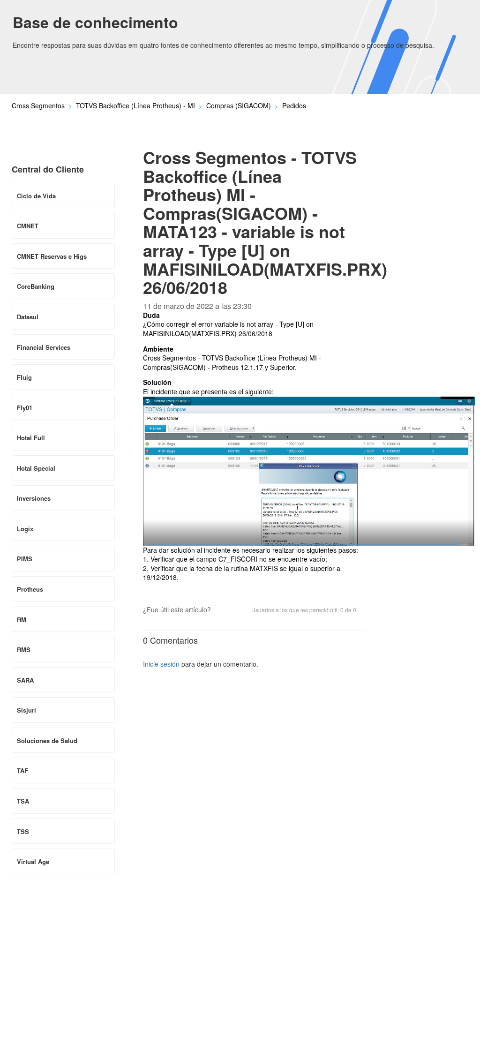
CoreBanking (35, 286)
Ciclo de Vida (36, 195)
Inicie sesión (161, 664)
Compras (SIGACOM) (238, 105)
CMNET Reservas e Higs (52, 256)
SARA (25, 680)
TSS (23, 831)
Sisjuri (26, 710)
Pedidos (294, 105)
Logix (25, 528)
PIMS (24, 558)
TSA (23, 801)
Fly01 (24, 407)
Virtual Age (33, 861)
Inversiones (34, 498)
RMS (23, 649)
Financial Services (43, 347)
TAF (22, 770)
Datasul (27, 316)
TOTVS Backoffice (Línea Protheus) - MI (135, 105)
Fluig (24, 377)
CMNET (27, 225)
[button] (222, 610)
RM (21, 619)
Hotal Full (31, 437)
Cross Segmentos (38, 105)
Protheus (30, 589)
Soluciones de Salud (47, 740)
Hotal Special (36, 468)
